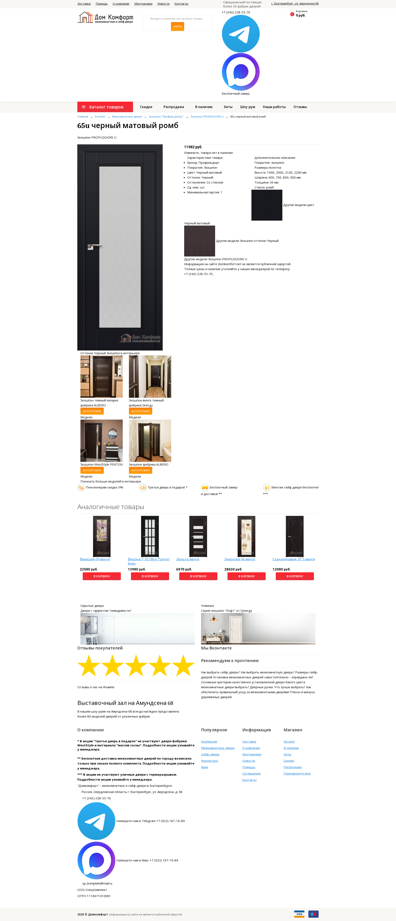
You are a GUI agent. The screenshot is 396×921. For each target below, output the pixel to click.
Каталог (289, 741)
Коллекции (209, 741)
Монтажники (143, 4)
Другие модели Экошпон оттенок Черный (247, 241)
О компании (121, 4)
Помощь (102, 4)
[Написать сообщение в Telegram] (241, 33)
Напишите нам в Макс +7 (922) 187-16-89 (147, 860)
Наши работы (274, 107)
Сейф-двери (210, 754)
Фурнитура (209, 761)
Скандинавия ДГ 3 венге (294, 559)
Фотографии (92, 411)
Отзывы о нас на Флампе (95, 687)
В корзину (102, 576)
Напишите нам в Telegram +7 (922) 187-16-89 (150, 821)
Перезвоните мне (297, 773)
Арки (204, 767)
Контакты (181, 4)
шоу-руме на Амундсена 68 (111, 711)
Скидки (146, 107)
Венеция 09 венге (95, 559)
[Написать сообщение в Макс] (241, 71)
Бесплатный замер (236, 93)
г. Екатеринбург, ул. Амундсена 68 (295, 3)
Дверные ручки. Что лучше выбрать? (277, 687)
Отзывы (300, 107)
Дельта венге (187, 559)
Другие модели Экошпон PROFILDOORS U (215, 259)
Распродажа (174, 107)
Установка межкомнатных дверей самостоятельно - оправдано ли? (263, 677)
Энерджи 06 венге (239, 559)
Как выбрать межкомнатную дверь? (267, 672)
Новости (163, 4)
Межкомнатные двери (218, 748)
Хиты (228, 107)
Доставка (84, 4)
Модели (86, 417)
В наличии (203, 107)
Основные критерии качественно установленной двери (243, 682)
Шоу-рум (247, 107)
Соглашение (251, 773)
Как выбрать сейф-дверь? (220, 672)
